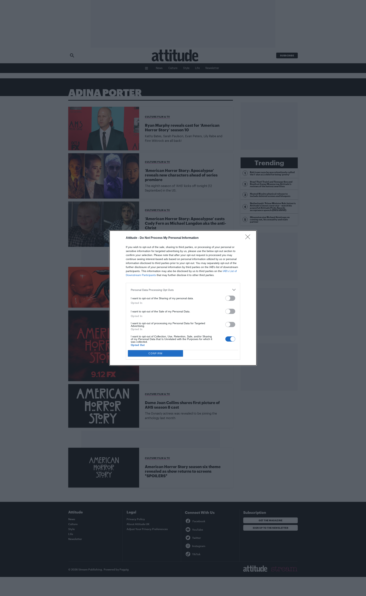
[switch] (230, 298)
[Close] (249, 238)
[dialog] (183, 298)
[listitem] (183, 290)
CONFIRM (155, 353)
